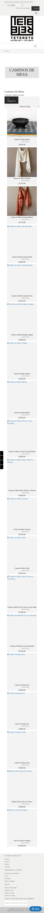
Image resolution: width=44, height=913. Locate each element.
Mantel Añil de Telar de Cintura (22, 802)
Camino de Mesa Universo (22, 529)
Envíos (6, 876)
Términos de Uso (9, 890)
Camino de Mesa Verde (22, 568)
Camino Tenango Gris (22, 724)
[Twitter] (1, 467)
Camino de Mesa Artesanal (22, 178)
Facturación (8, 878)
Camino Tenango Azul (22, 685)
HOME (7, 51)
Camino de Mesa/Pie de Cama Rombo (22, 646)
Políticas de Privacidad (11, 888)
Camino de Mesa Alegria (22, 139)
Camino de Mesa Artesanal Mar (22, 257)
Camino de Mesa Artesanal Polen (22, 296)
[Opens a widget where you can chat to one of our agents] (35, 909)
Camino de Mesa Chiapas (22, 374)
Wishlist (7, 864)
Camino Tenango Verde (22, 763)
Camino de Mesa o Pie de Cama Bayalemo (22, 451)
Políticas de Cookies (10, 895)
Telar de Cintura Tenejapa (22, 840)
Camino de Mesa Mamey (22, 412)
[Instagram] (1, 457)
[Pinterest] (1, 462)
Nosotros (7, 861)
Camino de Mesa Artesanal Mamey (22, 217)
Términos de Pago (9, 893)
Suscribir (27, 8)
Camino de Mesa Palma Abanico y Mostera (22, 490)
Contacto (7, 859)
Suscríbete (7, 867)
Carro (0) (36, 8)
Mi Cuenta (19, 8)
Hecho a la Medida (10, 881)
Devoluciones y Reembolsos (12, 873)
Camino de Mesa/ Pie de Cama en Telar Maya (22, 607)
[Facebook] (1, 453)
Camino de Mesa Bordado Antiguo (22, 335)
